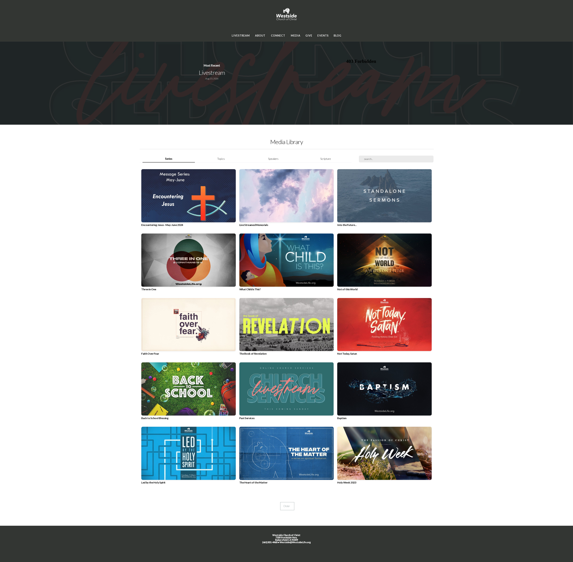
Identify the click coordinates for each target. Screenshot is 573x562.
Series (168, 158)
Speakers (273, 158)
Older (287, 506)
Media (295, 35)
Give (308, 35)
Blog (337, 35)
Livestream (241, 35)
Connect (278, 35)
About (260, 35)
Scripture (325, 158)
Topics (221, 158)
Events (322, 35)
